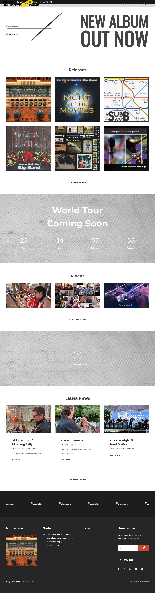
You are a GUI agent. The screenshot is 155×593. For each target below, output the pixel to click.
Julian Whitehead (31, 448)
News (11, 409)
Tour (13, 581)
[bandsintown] (143, 569)
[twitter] (125, 569)
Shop (18, 581)
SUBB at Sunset (72, 440)
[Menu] (151, 3)
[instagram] (123, 4)
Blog (8, 581)
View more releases (78, 182)
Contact (34, 581)
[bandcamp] (145, 4)
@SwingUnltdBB (54, 545)
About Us (25, 581)
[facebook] (131, 4)
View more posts (77, 480)
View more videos (77, 320)
